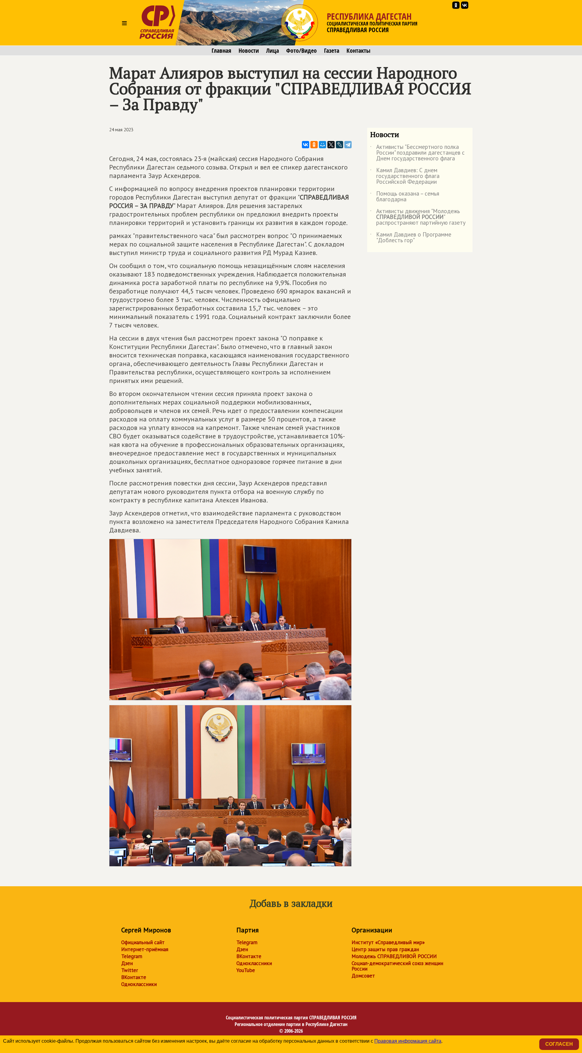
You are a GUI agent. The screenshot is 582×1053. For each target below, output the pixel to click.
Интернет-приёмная (144, 949)
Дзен (127, 963)
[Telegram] (348, 144)
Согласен (559, 1044)
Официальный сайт (143, 942)
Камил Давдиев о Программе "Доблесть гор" (410, 238)
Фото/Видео (301, 50)
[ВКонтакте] (305, 144)
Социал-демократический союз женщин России (397, 966)
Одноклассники (139, 984)
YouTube (245, 970)
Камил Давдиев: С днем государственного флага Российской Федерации (405, 176)
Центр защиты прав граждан (385, 949)
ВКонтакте (133, 977)
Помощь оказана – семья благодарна (404, 197)
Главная (221, 50)
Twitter (129, 970)
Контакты (358, 50)
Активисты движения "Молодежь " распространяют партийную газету (418, 217)
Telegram (131, 956)
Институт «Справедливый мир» (388, 942)
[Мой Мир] (322, 144)
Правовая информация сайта (407, 1041)
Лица (272, 50)
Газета (331, 50)
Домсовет (363, 975)
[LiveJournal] (339, 144)
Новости (249, 50)
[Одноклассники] (314, 144)
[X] (331, 144)
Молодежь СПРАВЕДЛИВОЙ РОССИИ (394, 956)
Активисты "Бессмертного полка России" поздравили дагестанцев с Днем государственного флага (417, 153)
